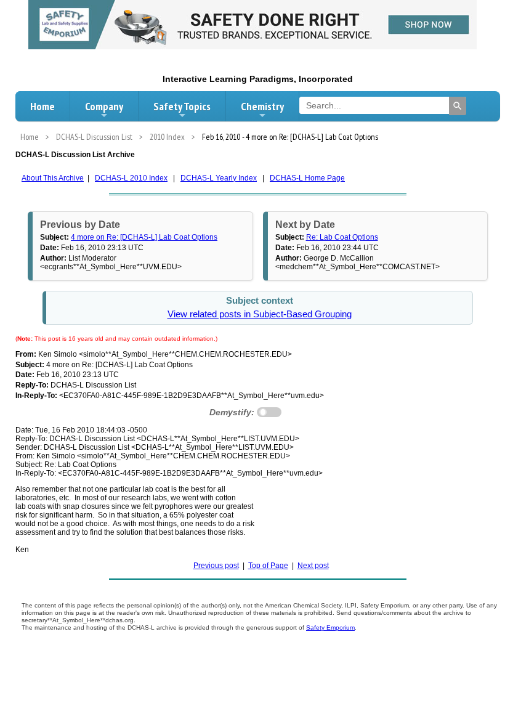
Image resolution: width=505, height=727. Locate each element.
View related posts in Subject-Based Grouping (260, 314)
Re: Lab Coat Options (342, 237)
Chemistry (262, 106)
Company (104, 106)
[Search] (457, 106)
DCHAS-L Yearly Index (218, 178)
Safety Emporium (330, 627)
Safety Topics (182, 106)
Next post (313, 565)
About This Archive (53, 178)
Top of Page (268, 565)
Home (42, 106)
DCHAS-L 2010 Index (131, 178)
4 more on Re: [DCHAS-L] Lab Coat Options (144, 237)
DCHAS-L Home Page (307, 178)
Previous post (216, 565)
